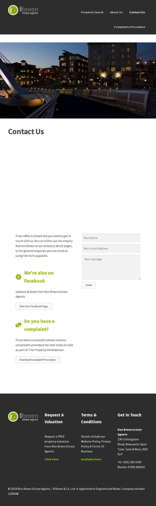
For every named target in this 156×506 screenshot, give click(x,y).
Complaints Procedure (129, 27)
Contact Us (137, 12)
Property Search (92, 12)
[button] (89, 285)
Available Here (91, 459)
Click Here (52, 459)
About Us (116, 12)
